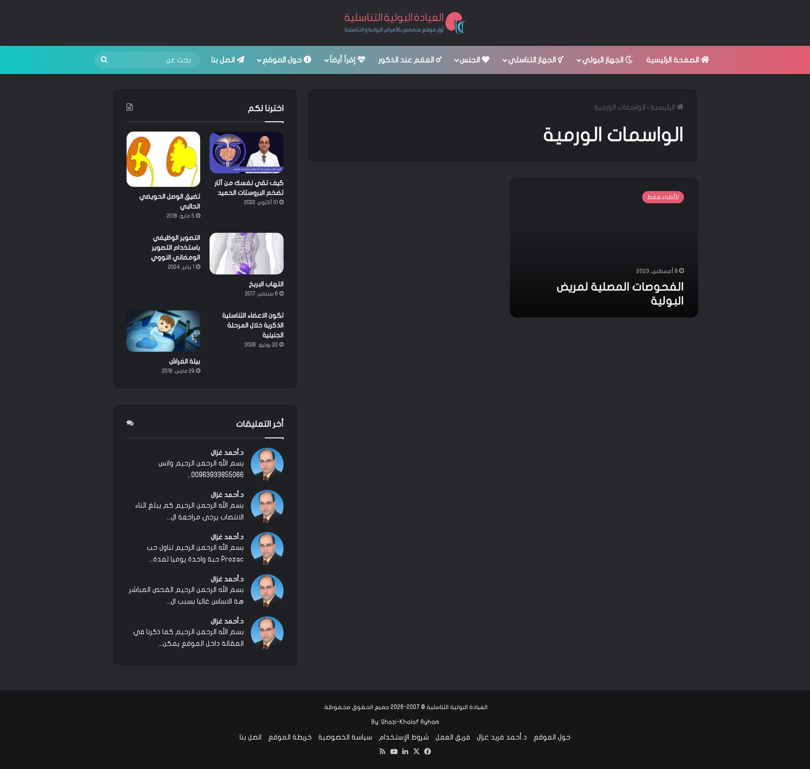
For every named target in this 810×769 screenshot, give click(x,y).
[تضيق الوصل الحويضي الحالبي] (163, 159)
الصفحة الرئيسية (673, 60)
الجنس (471, 60)
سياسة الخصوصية (345, 737)
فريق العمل (452, 737)
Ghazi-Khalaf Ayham (410, 722)
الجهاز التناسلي (533, 60)
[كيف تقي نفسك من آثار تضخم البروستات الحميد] (246, 152)
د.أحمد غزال (227, 452)
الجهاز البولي (603, 60)
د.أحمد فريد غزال (502, 737)
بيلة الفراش (184, 361)
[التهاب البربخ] (246, 253)
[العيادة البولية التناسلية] (405, 23)
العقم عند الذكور (407, 60)
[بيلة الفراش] (163, 331)
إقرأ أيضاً (344, 60)
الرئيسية (664, 107)
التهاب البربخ (266, 284)
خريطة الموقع (290, 737)
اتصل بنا (224, 60)
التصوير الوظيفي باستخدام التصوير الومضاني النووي (175, 247)
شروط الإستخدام (404, 737)
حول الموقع (283, 60)
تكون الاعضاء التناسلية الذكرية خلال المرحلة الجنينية (253, 325)
